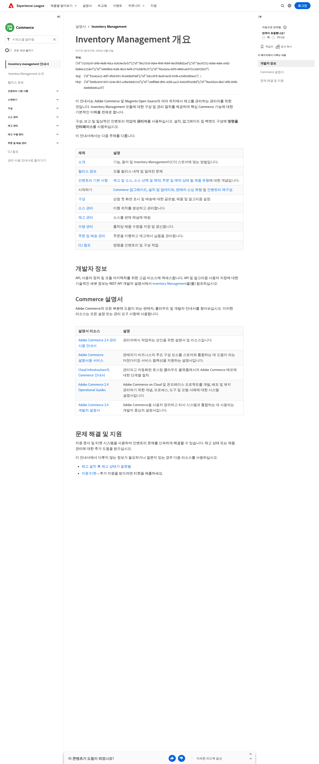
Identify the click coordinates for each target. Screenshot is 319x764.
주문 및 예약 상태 (175, 180)
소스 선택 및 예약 (147, 180)
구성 (81, 199)
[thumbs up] (172, 758)
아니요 (281, 37)
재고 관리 (85, 217)
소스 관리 (85, 208)
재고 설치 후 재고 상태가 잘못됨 (106, 466)
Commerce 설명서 (272, 72)
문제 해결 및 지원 (272, 81)
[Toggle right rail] (260, 17)
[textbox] (31, 39)
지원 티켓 (89, 473)
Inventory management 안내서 (28, 64)
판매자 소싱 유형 (189, 189)
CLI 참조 (84, 245)
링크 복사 (286, 46)
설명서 (81, 26)
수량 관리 (85, 226)
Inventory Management (109, 26)
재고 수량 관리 (15, 134)
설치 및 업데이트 (161, 189)
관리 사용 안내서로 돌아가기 (27, 160)
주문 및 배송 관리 (91, 236)
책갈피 (269, 46)
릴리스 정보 (87, 171)
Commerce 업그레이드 (130, 189)
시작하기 (12, 99)
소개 (81, 162)
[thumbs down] (181, 758)
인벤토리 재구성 (219, 189)
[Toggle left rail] (59, 17)
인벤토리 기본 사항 (93, 180)
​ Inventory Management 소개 (26, 74)
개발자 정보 (268, 63)
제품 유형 (201, 180)
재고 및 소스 (122, 180)
